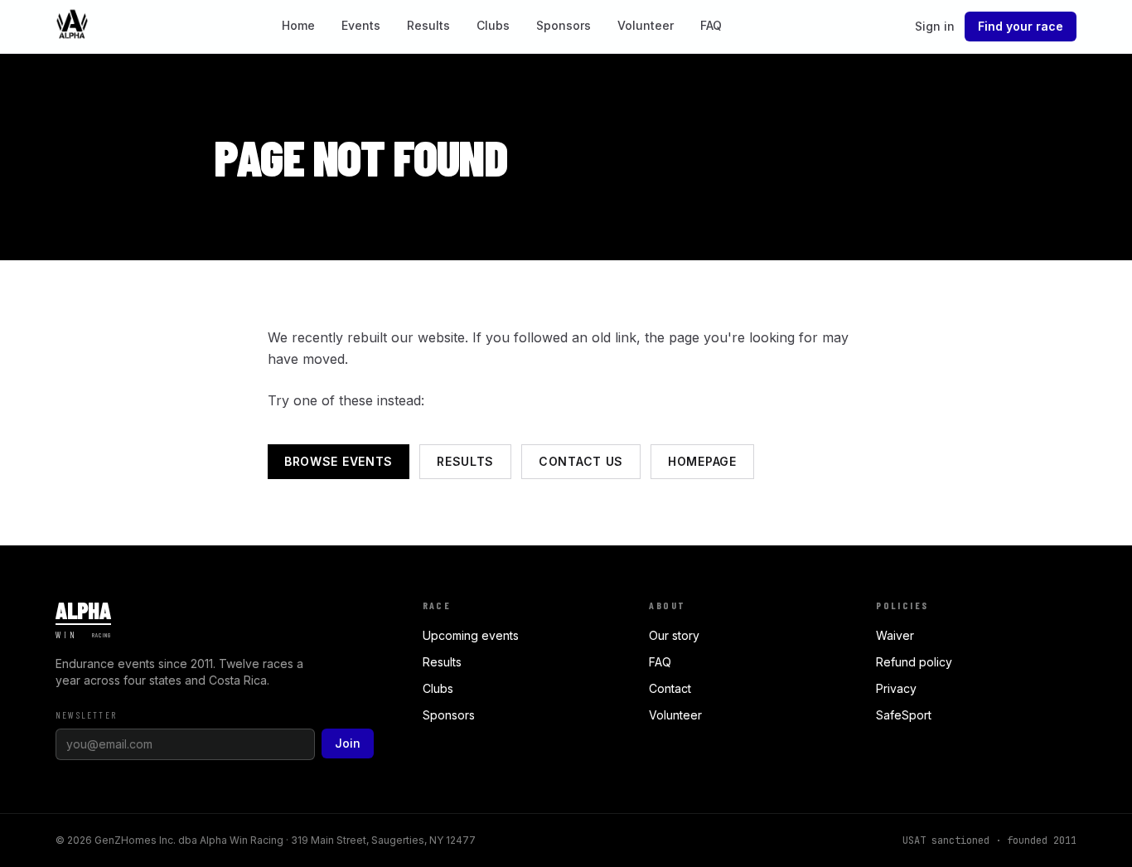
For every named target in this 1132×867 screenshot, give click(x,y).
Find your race (1020, 26)
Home (298, 25)
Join (347, 743)
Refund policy (914, 662)
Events (360, 25)
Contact (670, 688)
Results (428, 25)
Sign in (935, 26)
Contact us (581, 461)
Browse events (338, 461)
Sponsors (563, 25)
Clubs (493, 25)
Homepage (702, 461)
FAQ (711, 25)
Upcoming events (471, 635)
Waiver (895, 635)
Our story (674, 635)
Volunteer (645, 25)
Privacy (896, 688)
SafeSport (903, 715)
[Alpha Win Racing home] (72, 26)
